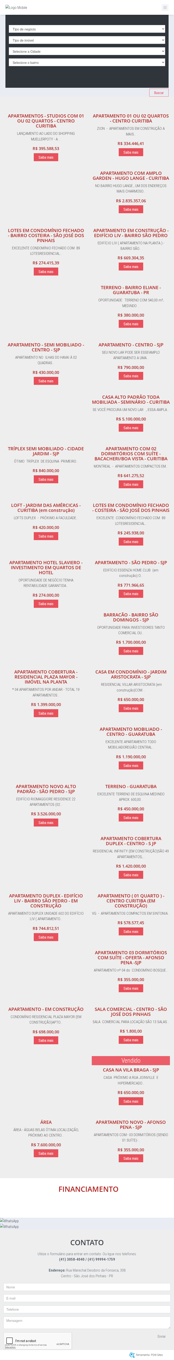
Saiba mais (46, 157)
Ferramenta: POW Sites (149, 1355)
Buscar (159, 93)
